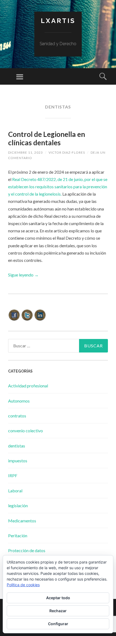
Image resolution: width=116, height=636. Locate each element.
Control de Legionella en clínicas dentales (46, 138)
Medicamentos (22, 520)
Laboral (15, 490)
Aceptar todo (58, 597)
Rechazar (58, 610)
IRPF (12, 475)
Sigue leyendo (23, 274)
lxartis (58, 21)
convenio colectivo (25, 430)
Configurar (58, 623)
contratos (17, 415)
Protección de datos (26, 550)
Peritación (17, 535)
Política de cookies (23, 584)
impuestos (17, 460)
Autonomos (19, 400)
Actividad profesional (28, 385)
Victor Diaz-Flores (67, 152)
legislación (18, 505)
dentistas (16, 445)
